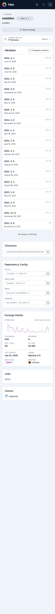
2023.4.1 (9, 151)
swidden (8, 18)
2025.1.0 (9, 109)
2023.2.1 (9, 182)
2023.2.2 (9, 171)
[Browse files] (50, 58)
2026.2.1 (9, 58)
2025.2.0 (9, 99)
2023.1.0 (9, 192)
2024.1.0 (9, 140)
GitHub (7, 379)
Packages (8, 14)
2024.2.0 (9, 120)
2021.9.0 (9, 223)
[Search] (43, 4)
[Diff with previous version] (47, 58)
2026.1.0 (9, 78)
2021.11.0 (10, 213)
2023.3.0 (9, 161)
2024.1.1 (9, 130)
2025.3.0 (9, 89)
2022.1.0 (9, 202)
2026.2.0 (9, 68)
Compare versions (40, 50)
